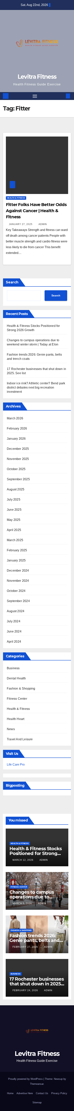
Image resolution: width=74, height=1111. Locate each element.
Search (12, 282)
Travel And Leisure (20, 739)
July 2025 (13, 499)
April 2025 (14, 530)
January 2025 (16, 560)
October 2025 (16, 469)
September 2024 (18, 601)
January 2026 (16, 438)
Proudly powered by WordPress (25, 1078)
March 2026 (15, 418)
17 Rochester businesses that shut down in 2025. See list (36, 983)
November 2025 (18, 459)
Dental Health (16, 678)
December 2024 (18, 570)
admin (43, 224)
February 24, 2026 (26, 990)
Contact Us (42, 1093)
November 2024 (18, 580)
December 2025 (18, 448)
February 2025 (17, 550)
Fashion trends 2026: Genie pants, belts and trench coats (34, 940)
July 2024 (13, 621)
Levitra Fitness (37, 76)
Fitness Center (17, 698)
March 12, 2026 (23, 860)
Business (13, 668)
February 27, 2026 (26, 947)
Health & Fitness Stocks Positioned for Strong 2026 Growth (35, 853)
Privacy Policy (59, 1093)
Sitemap (37, 1102)
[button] (62, 95)
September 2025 (18, 479)
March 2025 (15, 540)
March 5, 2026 (23, 903)
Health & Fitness (16, 198)
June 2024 (14, 631)
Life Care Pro (16, 764)
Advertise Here (25, 1093)
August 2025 (15, 489)
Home (10, 1093)
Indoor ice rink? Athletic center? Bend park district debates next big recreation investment (36, 387)
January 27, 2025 (21, 224)
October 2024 (16, 590)
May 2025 (13, 519)
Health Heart (15, 719)
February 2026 (17, 428)
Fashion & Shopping (21, 688)
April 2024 (14, 641)
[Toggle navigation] (35, 96)
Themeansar (36, 1083)
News (11, 729)
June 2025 (14, 509)
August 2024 (15, 611)
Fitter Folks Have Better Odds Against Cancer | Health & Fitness (36, 210)
